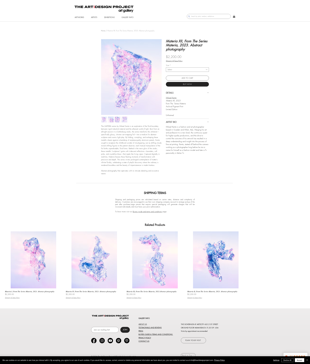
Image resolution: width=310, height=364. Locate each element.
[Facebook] (94, 340)
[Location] (126, 340)
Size (168, 65)
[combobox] (187, 69)
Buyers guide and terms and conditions (147, 211)
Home (103, 30)
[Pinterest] (118, 340)
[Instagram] (102, 340)
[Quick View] (33, 259)
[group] (155, 265)
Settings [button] (276, 360)
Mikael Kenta (171, 97)
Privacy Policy (219, 360)
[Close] (307, 360)
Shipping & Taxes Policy (174, 61)
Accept (299, 360)
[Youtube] (110, 340)
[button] (79, 17)
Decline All (287, 360)
